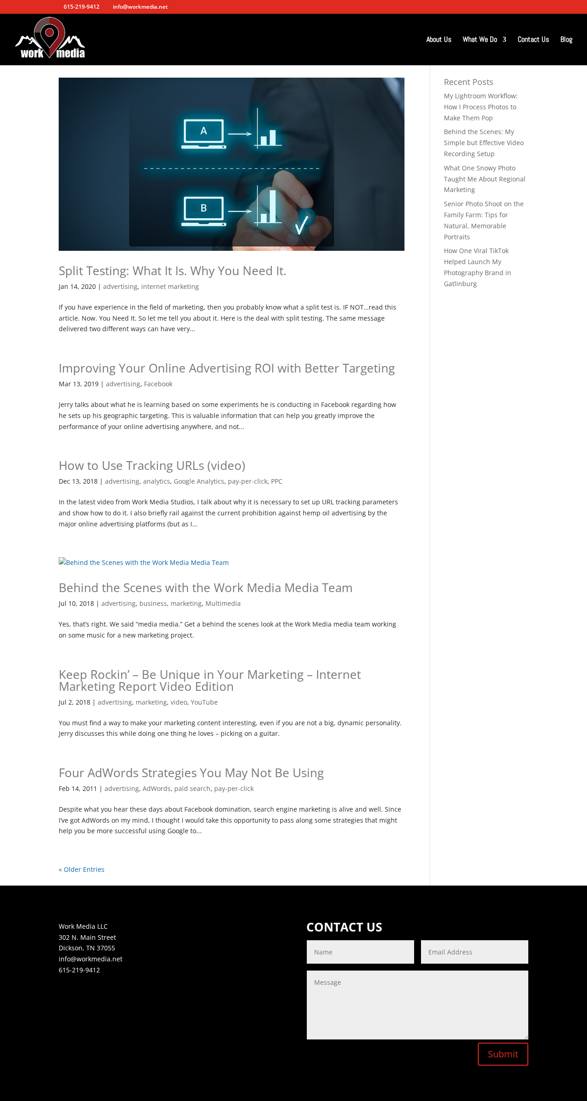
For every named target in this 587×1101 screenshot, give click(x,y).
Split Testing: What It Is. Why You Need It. (173, 270)
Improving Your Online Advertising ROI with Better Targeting (227, 368)
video (179, 702)
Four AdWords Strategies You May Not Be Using (191, 772)
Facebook (158, 383)
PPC (276, 481)
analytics (156, 481)
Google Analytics (199, 481)
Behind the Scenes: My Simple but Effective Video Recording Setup (484, 142)
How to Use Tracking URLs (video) (152, 465)
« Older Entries (82, 869)
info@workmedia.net (90, 958)
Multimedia (223, 603)
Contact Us (533, 40)
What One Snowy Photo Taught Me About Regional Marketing (485, 179)
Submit (503, 1054)
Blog (566, 40)
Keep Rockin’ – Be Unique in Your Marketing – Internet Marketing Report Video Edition (210, 680)
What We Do (480, 40)
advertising (120, 286)
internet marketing (170, 286)
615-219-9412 (79, 969)
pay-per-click (247, 481)
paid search (192, 788)
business (153, 603)
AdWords (157, 788)
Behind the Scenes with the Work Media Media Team (206, 587)
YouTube (204, 702)
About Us (438, 40)
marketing (186, 603)
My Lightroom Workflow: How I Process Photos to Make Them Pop (481, 106)
